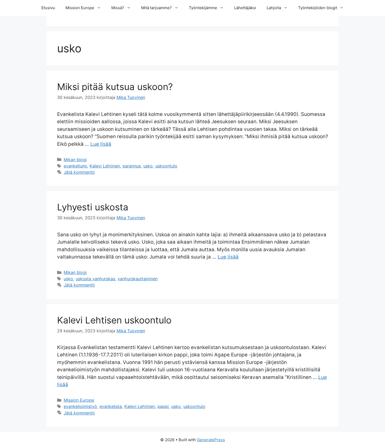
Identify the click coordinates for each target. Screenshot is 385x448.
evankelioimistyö (80, 406)
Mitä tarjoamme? (156, 7)
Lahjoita (274, 7)
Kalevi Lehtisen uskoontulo (114, 320)
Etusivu (48, 7)
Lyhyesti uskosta (92, 206)
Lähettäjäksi (245, 7)
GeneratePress (211, 439)
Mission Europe (79, 7)
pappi (163, 406)
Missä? (117, 7)
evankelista (111, 406)
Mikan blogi (75, 159)
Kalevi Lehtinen (105, 166)
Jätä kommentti (79, 172)
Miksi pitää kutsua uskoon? (115, 86)
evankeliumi (75, 166)
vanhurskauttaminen (138, 278)
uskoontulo (166, 166)
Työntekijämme (203, 7)
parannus (132, 166)
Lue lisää (100, 144)
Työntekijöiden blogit (317, 7)
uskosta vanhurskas (95, 278)
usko (148, 166)
